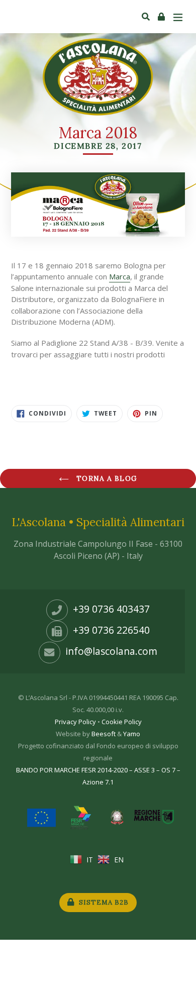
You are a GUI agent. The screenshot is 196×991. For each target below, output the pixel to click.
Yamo (131, 733)
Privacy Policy (75, 721)
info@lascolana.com (111, 651)
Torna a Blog (105, 478)
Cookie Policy (122, 721)
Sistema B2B (103, 902)
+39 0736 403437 (111, 609)
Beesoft (103, 733)
